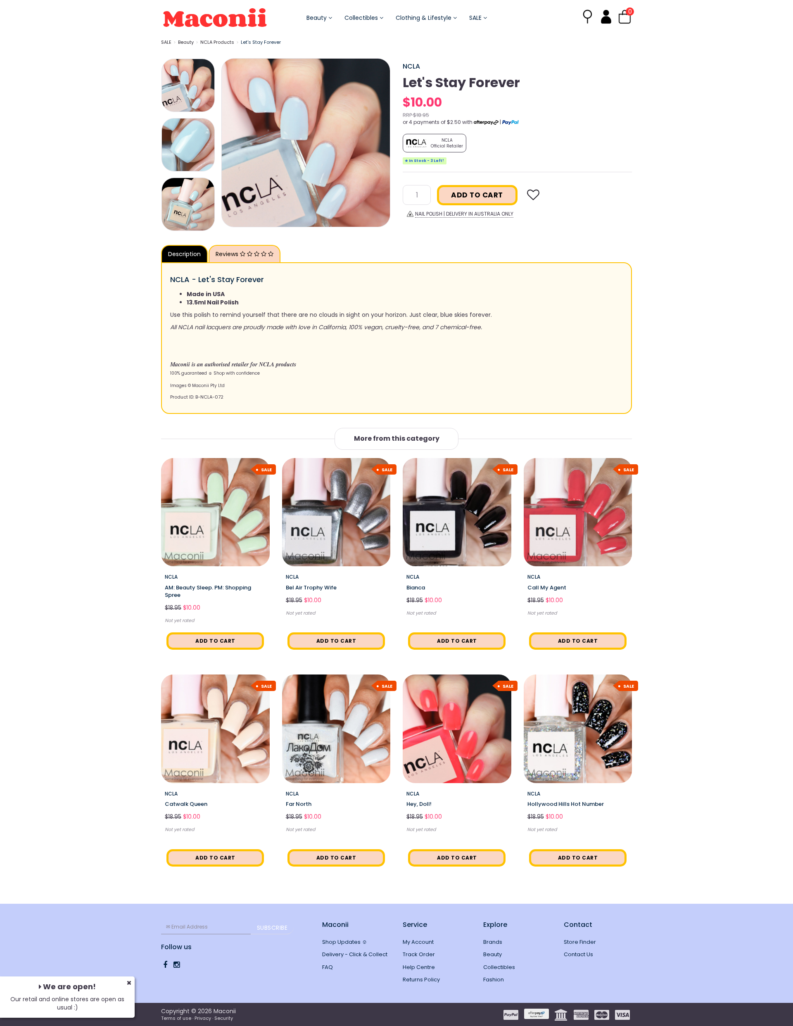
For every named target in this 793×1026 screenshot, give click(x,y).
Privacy (203, 1018)
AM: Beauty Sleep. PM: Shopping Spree (208, 591)
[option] (305, 142)
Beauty (317, 18)
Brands (492, 942)
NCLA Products (217, 42)
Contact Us (578, 954)
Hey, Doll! (419, 804)
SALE (476, 18)
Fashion (493, 979)
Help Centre (419, 967)
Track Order (419, 954)
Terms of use (176, 1018)
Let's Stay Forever (261, 42)
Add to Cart (477, 195)
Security (223, 1018)
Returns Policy (421, 979)
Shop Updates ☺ (344, 942)
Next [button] (380, 142)
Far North (298, 804)
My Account (418, 942)
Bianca (415, 587)
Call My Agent (546, 587)
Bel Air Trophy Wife (311, 587)
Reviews (228, 254)
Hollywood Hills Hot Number (565, 804)
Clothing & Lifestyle (424, 18)
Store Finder (580, 942)
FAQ (327, 967)
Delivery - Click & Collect (354, 954)
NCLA (411, 66)
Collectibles (362, 18)
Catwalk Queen (186, 804)
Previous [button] (232, 142)
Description (184, 254)
